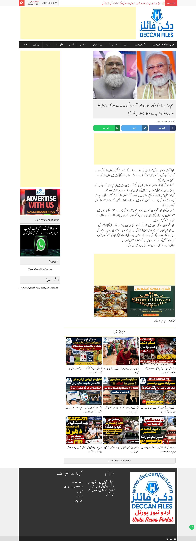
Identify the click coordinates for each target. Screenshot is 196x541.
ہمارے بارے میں (77, 482)
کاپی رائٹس (80, 491)
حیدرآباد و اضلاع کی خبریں (163, 44)
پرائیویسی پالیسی (79, 501)
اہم (165, 321)
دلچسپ (59, 44)
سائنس (83, 44)
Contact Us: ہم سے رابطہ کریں (73, 487)
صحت (24, 44)
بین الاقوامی (97, 44)
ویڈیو (110, 494)
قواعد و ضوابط (79, 496)
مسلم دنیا (113, 44)
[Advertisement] (78, 23)
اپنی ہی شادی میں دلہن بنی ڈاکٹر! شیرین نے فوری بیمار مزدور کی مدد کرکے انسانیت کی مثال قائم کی (131, 3)
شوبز (48, 44)
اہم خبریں (161, 321)
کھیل (71, 44)
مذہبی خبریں (95, 490)
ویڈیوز (36, 44)
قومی (125, 44)
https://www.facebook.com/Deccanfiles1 (37, 288)
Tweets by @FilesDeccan (40, 269)
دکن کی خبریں (140, 44)
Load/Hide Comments (119, 460)
